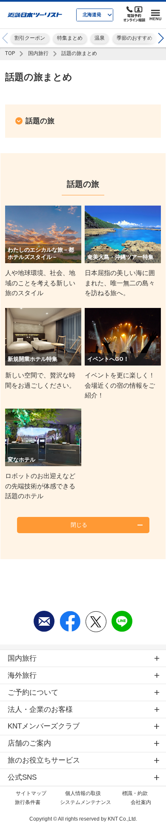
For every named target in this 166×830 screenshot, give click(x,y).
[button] (161, 38)
